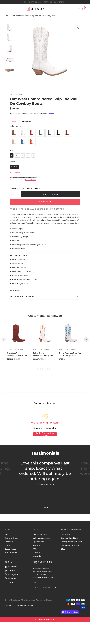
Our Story (65, 534)
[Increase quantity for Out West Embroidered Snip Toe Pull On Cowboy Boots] (18, 194)
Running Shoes (11, 538)
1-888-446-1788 (40, 534)
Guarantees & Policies (70, 545)
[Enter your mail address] (55, 587)
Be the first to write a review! (45, 434)
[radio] (14, 133)
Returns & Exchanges (22, 296)
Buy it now (45, 202)
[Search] (75, 8)
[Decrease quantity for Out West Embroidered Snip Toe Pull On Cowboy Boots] (11, 194)
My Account (38, 542)
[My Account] (79, 8)
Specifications (18, 255)
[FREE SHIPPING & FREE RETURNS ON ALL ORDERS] (45, 2)
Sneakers (9, 542)
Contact (36, 552)
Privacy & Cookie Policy (71, 542)
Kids (7, 534)
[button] (45, 619)
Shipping (15, 291)
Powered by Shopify (44, 600)
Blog (63, 549)
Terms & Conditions (70, 538)
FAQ (35, 549)
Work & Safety (11, 552)
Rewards (37, 556)
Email (35, 583)
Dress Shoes (10, 549)
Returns (36, 545)
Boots (7, 545)
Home (7, 16)
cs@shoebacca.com (42, 538)
